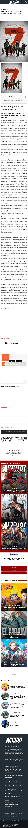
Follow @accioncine (5, 338)
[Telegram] (13, 785)
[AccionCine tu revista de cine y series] (14, 740)
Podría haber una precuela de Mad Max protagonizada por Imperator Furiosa (21, 439)
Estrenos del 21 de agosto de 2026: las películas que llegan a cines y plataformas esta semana (14, 636)
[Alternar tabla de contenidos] (23, 97)
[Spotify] (20, 785)
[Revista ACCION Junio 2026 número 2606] (14, 536)
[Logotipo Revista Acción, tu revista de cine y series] (14, 2)
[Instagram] (12, 455)
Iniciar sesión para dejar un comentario (14, 432)
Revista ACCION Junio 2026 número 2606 (14, 548)
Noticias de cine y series (14, 605)
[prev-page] (2, 670)
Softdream (12, 822)
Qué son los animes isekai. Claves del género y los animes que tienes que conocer (14, 664)
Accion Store (14, 775)
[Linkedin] (20, 782)
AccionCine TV (8, 775)
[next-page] (4, 670)
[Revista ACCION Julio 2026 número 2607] (14, 508)
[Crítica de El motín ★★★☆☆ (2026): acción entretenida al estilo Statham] (5, 715)
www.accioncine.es (9, 772)
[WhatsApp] (6, 782)
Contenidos (14, 488)
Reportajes (6, 7)
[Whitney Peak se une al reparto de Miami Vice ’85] (5, 724)
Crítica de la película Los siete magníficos (11, 98)
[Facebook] (9, 782)
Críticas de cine (12, 7)
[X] (15, 455)
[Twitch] (16, 785)
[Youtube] (6, 785)
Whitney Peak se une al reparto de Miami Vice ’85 (17, 724)
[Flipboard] (9, 785)
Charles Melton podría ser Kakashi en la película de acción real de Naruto (14, 608)
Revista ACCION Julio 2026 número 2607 (14, 520)
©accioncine (4, 407)
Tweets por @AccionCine (6, 410)
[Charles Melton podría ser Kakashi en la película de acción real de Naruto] (14, 597)
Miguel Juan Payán (7, 13)
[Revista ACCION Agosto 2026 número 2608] (14, 479)
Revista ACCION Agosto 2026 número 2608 (14, 491)
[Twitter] (13, 782)
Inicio (2, 7)
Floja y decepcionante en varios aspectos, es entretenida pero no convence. (13, 101)
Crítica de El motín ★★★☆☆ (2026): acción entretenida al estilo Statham (17, 715)
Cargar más (13, 730)
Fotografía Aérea (8, 777)
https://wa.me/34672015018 (15, 796)
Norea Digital (20, 775)
